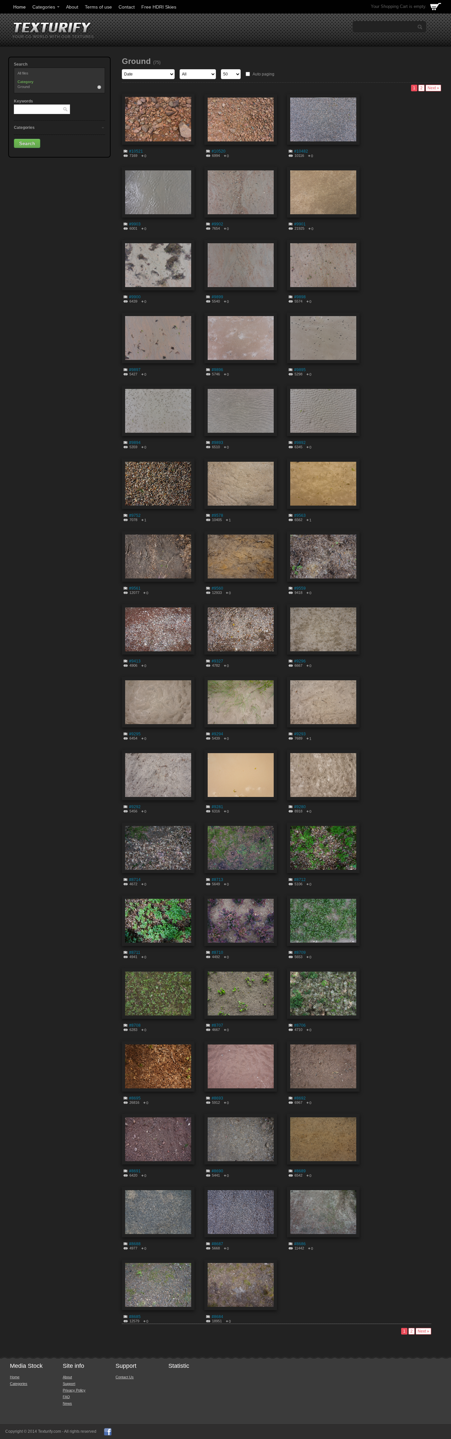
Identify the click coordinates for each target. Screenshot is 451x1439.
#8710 (217, 952)
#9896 (217, 369)
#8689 (300, 1171)
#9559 (300, 588)
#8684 (217, 1316)
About (72, 7)
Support (69, 1384)
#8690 (217, 1171)
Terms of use (98, 7)
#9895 (300, 369)
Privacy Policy (74, 1390)
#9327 (217, 661)
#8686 (300, 1244)
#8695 (135, 1098)
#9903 (135, 224)
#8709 (300, 952)
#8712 (300, 879)
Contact (127, 7)
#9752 (135, 515)
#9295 (135, 734)
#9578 (217, 515)
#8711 (134, 952)
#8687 (217, 1244)
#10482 (301, 151)
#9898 (300, 297)
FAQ (66, 1397)
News (67, 1403)
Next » (433, 88)
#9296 (300, 661)
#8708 (135, 1025)
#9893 (217, 442)
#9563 (300, 515)
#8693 (217, 1098)
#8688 (135, 1244)
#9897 (135, 369)
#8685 (135, 1316)
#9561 (135, 588)
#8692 (300, 1098)
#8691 (135, 1171)
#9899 (217, 297)
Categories (43, 7)
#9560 (217, 588)
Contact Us (125, 1377)
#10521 (136, 151)
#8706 (300, 1025)
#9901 (300, 224)
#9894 (135, 442)
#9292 (135, 807)
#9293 (300, 734)
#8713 (217, 879)
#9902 (217, 224)
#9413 (135, 661)
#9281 (217, 807)
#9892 (300, 442)
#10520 (219, 151)
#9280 (300, 807)
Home (19, 7)
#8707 (217, 1025)
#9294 (217, 734)
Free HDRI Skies (158, 7)
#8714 (135, 879)
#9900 (135, 297)
